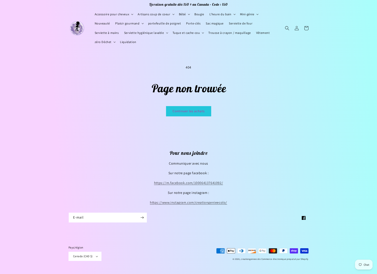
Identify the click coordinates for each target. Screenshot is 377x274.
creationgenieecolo (251, 259)
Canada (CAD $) (83, 256)
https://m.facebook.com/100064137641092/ (188, 183)
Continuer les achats (189, 111)
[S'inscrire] (142, 217)
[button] (113, 14)
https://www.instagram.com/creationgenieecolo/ (188, 202)
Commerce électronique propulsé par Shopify (284, 259)
